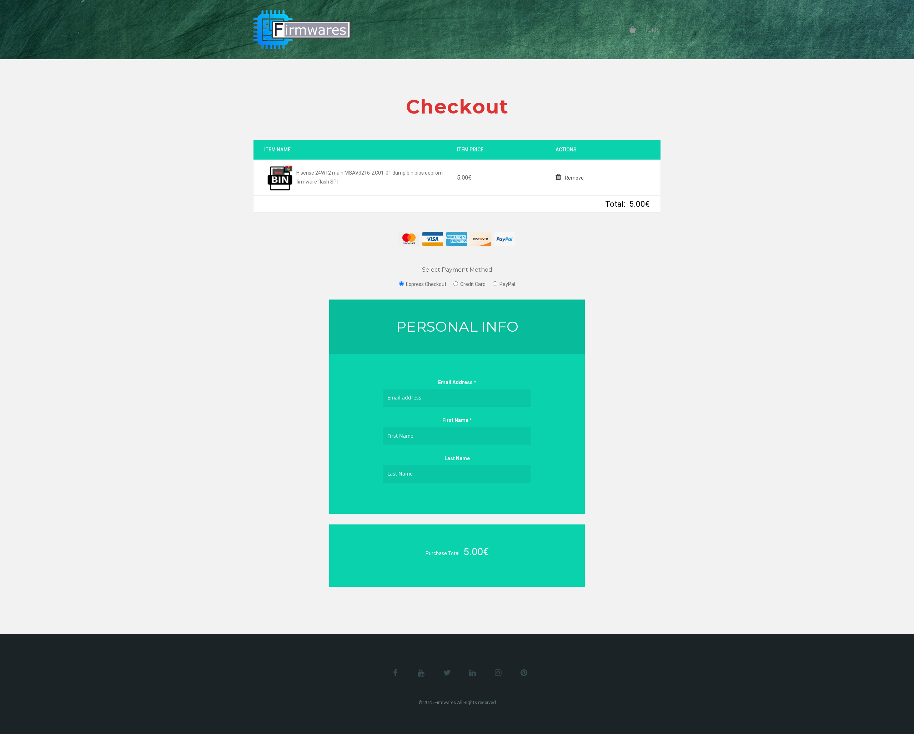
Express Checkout (426, 284)
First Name (457, 420)
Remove (574, 178)
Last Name (457, 458)
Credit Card (473, 284)
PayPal (507, 284)
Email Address (457, 382)
